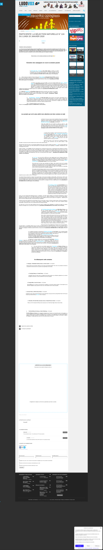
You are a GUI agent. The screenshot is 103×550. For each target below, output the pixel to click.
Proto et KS (33, 31)
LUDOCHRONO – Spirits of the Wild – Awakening (26, 514)
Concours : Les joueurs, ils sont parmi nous (59, 376)
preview (56, 137)
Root (57, 144)
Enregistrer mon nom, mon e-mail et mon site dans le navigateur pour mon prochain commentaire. (35, 496)
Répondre (65, 465)
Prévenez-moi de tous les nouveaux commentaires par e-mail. (29, 499)
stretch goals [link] (64, 196)
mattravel (45, 526)
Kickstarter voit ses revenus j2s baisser (41, 376)
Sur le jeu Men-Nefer (60, 518)
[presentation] (20, 483)
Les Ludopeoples (52, 10)
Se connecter (68, 10)
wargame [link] (41, 313)
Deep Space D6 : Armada (36, 71)
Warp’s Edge (43, 77)
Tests (45, 10)
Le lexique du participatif (26, 328)
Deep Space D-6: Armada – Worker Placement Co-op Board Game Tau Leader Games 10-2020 (49, 449)
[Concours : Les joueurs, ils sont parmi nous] (59, 371)
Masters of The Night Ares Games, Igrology (61, 449)
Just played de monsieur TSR (47, 234)
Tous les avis (59, 531)
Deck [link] (32, 273)
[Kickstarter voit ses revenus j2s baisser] (43, 371)
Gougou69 (27, 31)
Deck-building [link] (29, 284)
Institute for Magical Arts (40, 241)
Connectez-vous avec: (23, 478)
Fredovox (28, 519)
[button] (100, 528)
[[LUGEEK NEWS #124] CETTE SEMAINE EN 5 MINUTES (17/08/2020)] (26, 371)
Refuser (88, 545)
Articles (35, 10)
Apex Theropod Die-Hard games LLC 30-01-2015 (36, 449)
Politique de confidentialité (88, 548)
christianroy (61, 526)
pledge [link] (30, 148)
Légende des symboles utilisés (27, 326)
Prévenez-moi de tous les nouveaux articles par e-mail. (28, 501)
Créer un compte (76, 10)
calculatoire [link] (51, 204)
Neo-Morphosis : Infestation (35, 97)
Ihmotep (45, 519)
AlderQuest (27, 91)
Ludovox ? (60, 10)
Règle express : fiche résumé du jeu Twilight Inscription (44, 524)
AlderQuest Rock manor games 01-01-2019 (23, 449)
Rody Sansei (71, 89)
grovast (60, 517)
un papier (65, 125)
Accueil (20, 10)
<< (18, 437)
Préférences (97, 545)
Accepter (79, 545)
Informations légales (81, 548)
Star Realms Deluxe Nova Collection (49, 209)
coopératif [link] (50, 167)
